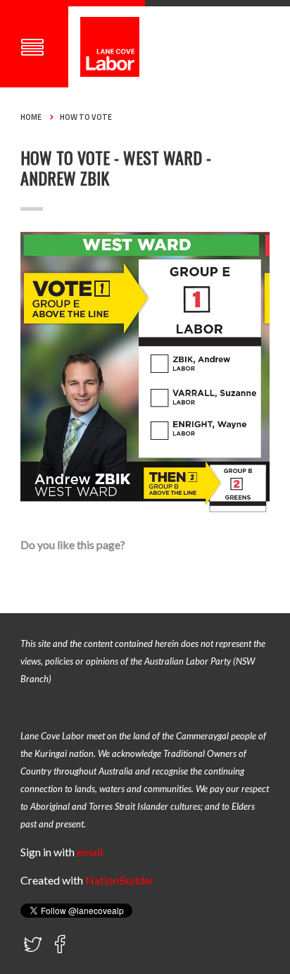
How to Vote (86, 117)
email (90, 851)
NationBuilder (119, 880)
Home (31, 117)
